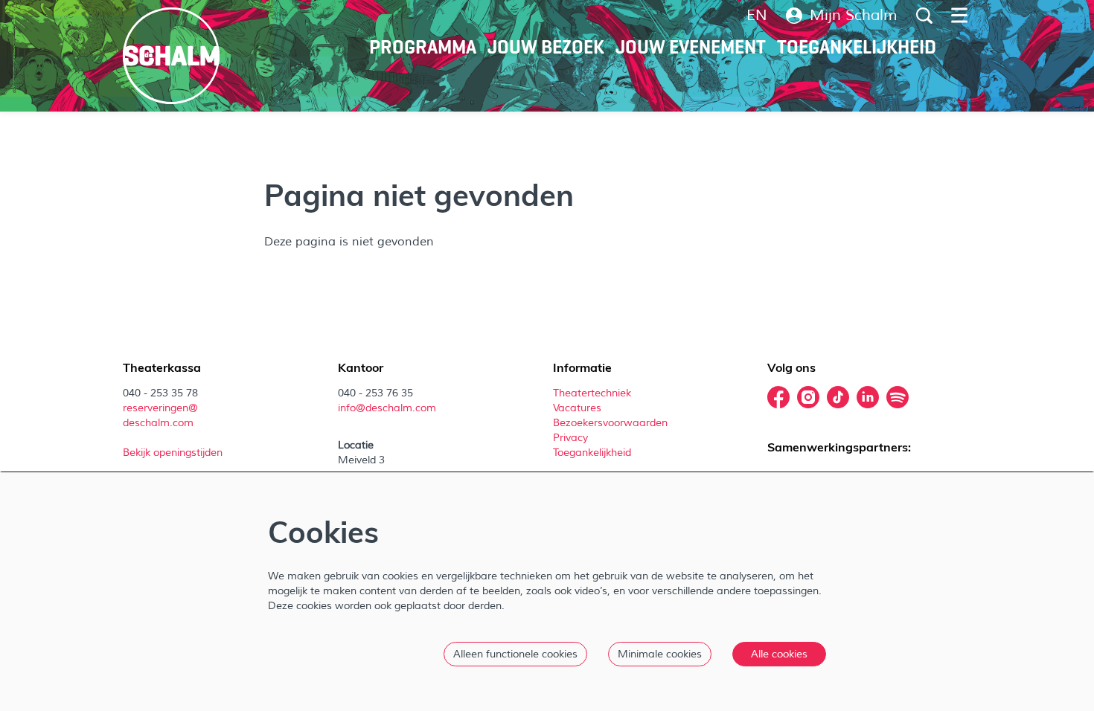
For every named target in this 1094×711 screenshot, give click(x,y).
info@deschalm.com (387, 408)
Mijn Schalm (854, 15)
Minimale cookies (660, 654)
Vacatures (578, 408)
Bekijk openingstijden (174, 452)
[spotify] (897, 397)
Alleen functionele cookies (515, 654)
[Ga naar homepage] (171, 55)
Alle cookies (779, 654)
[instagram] (808, 397)
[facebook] (778, 397)
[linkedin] (868, 397)
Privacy (570, 437)
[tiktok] (838, 397)
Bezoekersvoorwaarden (612, 422)
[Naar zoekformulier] (924, 15)
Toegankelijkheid (592, 452)
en (756, 15)
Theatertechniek (593, 393)
